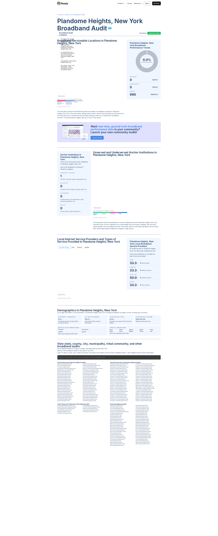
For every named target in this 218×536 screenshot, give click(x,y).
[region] (91, 72)
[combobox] (109, 357)
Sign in (147, 3)
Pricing (129, 3)
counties (82, 348)
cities (76, 348)
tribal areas (92, 348)
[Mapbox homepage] (61, 96)
